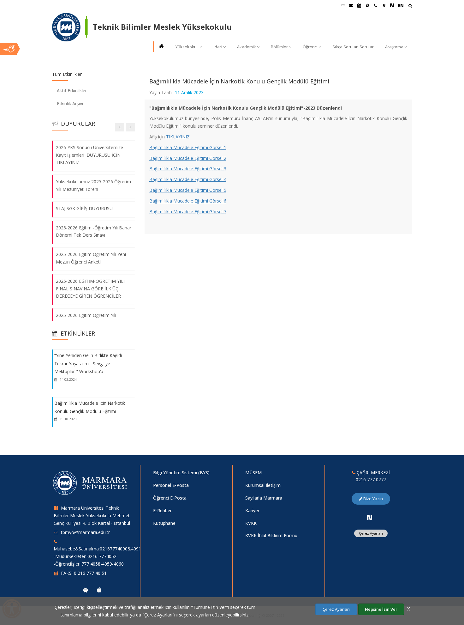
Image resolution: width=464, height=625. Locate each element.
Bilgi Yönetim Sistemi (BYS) (181, 473)
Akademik (246, 47)
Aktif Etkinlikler (72, 91)
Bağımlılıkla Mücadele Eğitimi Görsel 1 (187, 147)
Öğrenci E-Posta (170, 498)
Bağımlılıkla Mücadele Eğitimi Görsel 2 (187, 158)
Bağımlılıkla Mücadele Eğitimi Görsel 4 (187, 179)
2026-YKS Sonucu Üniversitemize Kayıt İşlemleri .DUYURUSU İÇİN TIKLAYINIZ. (89, 155)
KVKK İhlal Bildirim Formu (271, 535)
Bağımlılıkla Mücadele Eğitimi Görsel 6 (187, 201)
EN (401, 5)
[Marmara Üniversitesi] (66, 27)
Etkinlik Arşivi (70, 103)
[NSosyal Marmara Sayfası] (392, 5)
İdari (217, 47)
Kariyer (252, 510)
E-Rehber (162, 510)
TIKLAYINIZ (178, 137)
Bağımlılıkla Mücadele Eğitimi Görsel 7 (187, 212)
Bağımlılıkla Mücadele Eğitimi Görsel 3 (187, 169)
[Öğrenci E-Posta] (343, 5)
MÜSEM (253, 473)
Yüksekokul (187, 47)
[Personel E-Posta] (351, 5)
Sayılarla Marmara (263, 498)
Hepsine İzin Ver (381, 609)
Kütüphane (164, 523)
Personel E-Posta (171, 485)
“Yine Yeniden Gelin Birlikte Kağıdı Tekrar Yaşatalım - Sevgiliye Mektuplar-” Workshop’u (88, 363)
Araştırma (394, 47)
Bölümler (279, 47)
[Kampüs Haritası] (384, 5)
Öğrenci (310, 47)
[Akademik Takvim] (359, 5)
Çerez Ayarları (371, 533)
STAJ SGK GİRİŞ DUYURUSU (84, 208)
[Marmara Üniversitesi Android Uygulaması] (85, 590)
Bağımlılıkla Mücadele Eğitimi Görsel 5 (187, 190)
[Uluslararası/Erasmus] (367, 5)
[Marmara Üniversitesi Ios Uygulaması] (99, 590)
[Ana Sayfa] (161, 46)
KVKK (251, 523)
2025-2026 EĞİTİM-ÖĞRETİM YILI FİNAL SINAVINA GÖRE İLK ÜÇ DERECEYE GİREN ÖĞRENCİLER (90, 288)
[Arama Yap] (410, 6)
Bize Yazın (372, 498)
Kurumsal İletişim (263, 485)
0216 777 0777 (371, 479)
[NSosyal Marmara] (370, 518)
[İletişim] (375, 5)
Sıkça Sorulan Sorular (353, 47)
